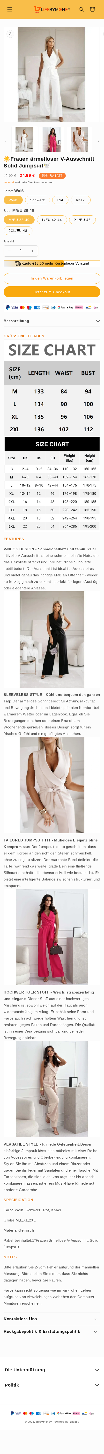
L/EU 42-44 (52, 220)
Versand (9, 182)
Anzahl (9, 241)
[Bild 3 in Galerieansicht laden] (52, 139)
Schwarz (37, 200)
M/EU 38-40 (19, 220)
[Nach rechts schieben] (98, 140)
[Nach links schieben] (5, 140)
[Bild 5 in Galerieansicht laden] (79, 139)
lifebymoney (44, 1421)
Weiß (13, 200)
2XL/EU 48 (18, 231)
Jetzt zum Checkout (52, 292)
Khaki (81, 200)
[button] (9, 9)
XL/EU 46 (82, 220)
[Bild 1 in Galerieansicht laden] (24, 139)
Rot (60, 200)
